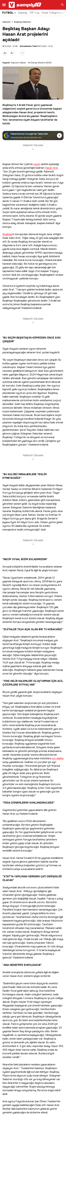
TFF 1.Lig (34, 12)
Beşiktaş (7, 105)
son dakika (58, 758)
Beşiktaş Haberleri (22, 22)
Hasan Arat (26, 112)
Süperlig (22, 12)
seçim (37, 164)
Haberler (6, 22)
